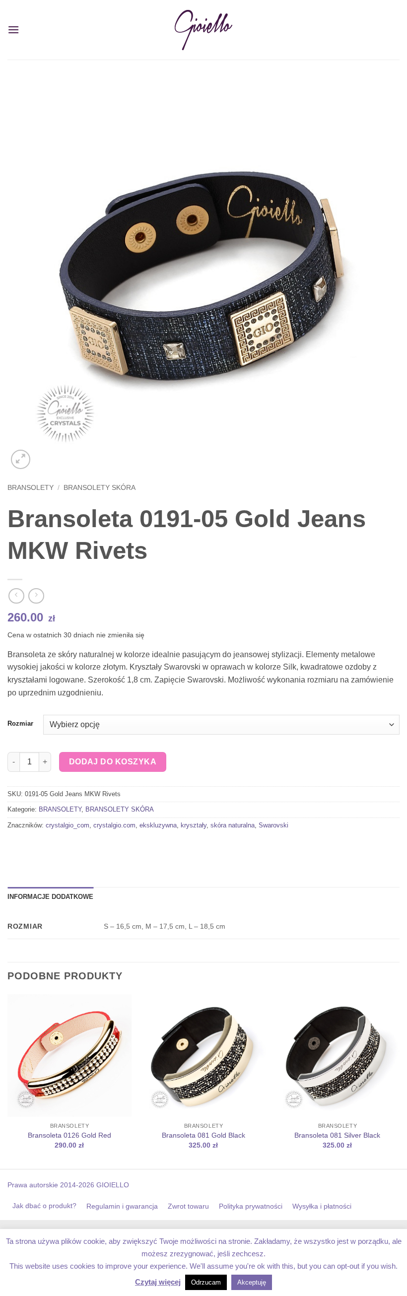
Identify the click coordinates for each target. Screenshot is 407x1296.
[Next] (399, 1080)
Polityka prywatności (250, 1206)
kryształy (193, 825)
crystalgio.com (114, 825)
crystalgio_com (67, 825)
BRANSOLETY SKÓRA (100, 487)
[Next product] (16, 596)
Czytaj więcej (158, 1282)
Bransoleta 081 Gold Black (203, 1135)
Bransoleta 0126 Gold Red (69, 1135)
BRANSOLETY (30, 487)
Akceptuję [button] (251, 1282)
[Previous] (7, 1080)
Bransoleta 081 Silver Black (337, 1135)
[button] (13, 29)
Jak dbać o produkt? (44, 1206)
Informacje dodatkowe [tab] (50, 896)
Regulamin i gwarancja (122, 1206)
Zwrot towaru (188, 1206)
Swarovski (273, 825)
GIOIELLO (111, 1185)
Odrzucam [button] (206, 1282)
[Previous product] (36, 596)
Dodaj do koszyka (112, 761)
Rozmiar (20, 723)
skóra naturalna (232, 825)
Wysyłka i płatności (321, 1206)
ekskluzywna (158, 825)
